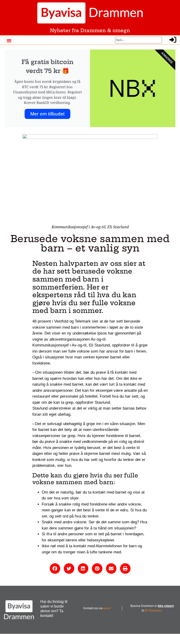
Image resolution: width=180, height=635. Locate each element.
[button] (9, 40)
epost (106, 608)
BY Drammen (153, 610)
